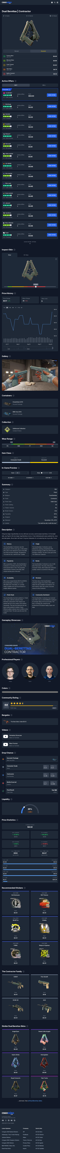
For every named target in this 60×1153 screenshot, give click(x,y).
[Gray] (30, 692)
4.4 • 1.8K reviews (7, 197)
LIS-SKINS (8, 163)
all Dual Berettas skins (35, 1101)
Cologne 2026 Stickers (8, 1143)
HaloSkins (8, 213)
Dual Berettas (53, 495)
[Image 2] (26, 389)
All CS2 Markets (40, 1145)
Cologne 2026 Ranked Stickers (10, 1131)
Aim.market (8, 173)
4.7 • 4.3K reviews (7, 187)
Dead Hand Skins (6, 1148)
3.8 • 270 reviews (7, 227)
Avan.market (9, 193)
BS (52, 446)
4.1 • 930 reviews (7, 177)
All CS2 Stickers (40, 1134)
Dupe (7, 232)
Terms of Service (27, 1140)
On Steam (54, 16)
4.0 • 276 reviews (7, 217)
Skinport (7, 134)
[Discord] (3, 1120)
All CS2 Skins (39, 1131)
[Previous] (3, 473)
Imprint (24, 1148)
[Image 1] (24, 389)
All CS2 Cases (39, 1137)
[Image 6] (36, 389)
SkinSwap (8, 104)
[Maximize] (56, 259)
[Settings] (52, 2)
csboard (7, 203)
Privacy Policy (26, 1143)
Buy (16, 85)
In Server (30, 16)
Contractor (54, 498)
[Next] (28, 473)
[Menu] (57, 2)
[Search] (55, 2)
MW (19, 446)
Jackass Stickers (6, 1137)
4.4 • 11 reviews (7, 237)
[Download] (4, 388)
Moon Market (9, 223)
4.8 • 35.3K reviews (8, 138)
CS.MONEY (8, 93)
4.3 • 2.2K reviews (7, 108)
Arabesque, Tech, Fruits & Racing (10, 1134)
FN (7, 446)
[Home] (7, 2)
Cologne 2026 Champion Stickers (10, 1140)
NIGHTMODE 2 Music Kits (8, 1145)
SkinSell (7, 114)
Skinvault (8, 144)
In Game (7, 16)
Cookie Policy (26, 1145)
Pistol (55, 492)
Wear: (38, 473)
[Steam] (15, 1120)
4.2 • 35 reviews (7, 128)
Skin (55, 489)
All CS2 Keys (39, 1140)
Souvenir (43, 51)
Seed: (12, 473)
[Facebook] (9, 1120)
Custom (48, 477)
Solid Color (54, 501)
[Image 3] (29, 389)
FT (30, 446)
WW (41, 446)
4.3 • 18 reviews (7, 207)
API (24, 1131)
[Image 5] (34, 389)
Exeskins (7, 124)
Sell (44, 85)
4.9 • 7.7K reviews (7, 168)
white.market (9, 153)
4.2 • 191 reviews (7, 148)
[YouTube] (12, 1120)
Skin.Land (8, 183)
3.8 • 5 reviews (7, 118)
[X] (6, 1120)
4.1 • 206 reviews (7, 158)
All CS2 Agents (39, 1143)
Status (24, 1137)
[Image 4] (31, 389)
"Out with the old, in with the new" (47, 523)
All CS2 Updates (40, 1148)
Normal (17, 51)
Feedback (25, 1134)
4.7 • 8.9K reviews (8, 97)
